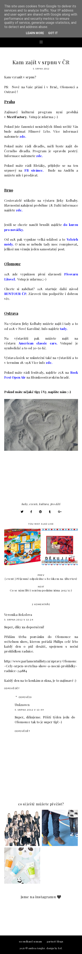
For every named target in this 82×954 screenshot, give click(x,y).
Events (33, 504)
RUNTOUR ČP (15, 293)
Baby (25, 504)
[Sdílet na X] (22, 511)
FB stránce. (34, 170)
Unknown (22, 705)
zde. (23, 136)
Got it (53, 33)
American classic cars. (38, 343)
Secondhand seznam (30, 941)
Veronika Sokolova (18, 614)
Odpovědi (25, 697)
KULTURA (44, 504)
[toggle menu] (41, 42)
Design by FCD (54, 948)
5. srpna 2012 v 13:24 (18, 619)
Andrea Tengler (36, 948)
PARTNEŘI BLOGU (55, 941)
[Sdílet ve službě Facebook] (31, 511)
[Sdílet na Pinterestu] (40, 511)
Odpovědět (12, 688)
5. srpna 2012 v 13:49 (29, 709)
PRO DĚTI (55, 504)
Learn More (35, 33)
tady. (63, 328)
